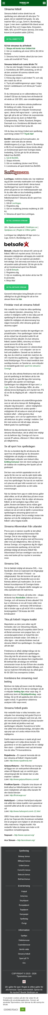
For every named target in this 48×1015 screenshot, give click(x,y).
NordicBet (20, 598)
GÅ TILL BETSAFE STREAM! (16, 287)
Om (24, 963)
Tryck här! (29, 134)
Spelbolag (24, 919)
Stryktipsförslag (28, 694)
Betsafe (15, 270)
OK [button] (23, 1009)
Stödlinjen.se (31, 227)
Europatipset (24, 905)
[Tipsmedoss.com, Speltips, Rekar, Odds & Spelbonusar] (24, 3)
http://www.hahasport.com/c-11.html (25, 811)
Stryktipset (24, 900)
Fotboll (24, 891)
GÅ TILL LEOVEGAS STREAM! (17, 221)
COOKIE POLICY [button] (11, 1009)
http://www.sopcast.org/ (24, 835)
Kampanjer (24, 914)
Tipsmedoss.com (24, 976)
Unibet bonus (24, 865)
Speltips (24, 936)
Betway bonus (24, 856)
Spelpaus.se (9, 230)
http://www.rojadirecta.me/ (21, 761)
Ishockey (24, 896)
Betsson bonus (24, 874)
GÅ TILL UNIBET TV (13, 39)
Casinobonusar (24, 945)
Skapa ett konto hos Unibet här (20, 48)
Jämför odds (24, 949)
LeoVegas (16, 203)
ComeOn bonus (24, 870)
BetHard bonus (24, 879)
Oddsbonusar (24, 940)
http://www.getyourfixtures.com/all (24, 779)
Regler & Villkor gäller (26, 230)
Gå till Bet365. (12, 158)
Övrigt (24, 923)
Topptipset (24, 910)
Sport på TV (24, 958)
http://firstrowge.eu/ (18, 795)
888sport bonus (24, 861)
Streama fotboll (24, 954)
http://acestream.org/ (26, 840)
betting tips (19, 692)
